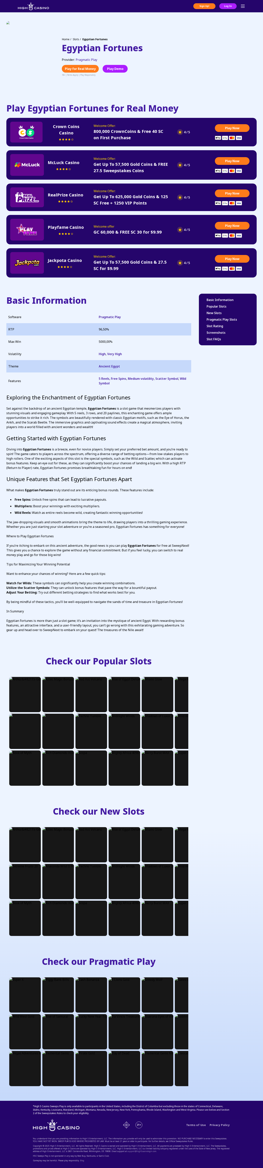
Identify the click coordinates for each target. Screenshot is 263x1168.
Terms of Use (196, 1125)
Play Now (232, 128)
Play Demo (115, 69)
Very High (114, 354)
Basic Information (220, 300)
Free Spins (118, 378)
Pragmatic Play (86, 60)
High (102, 354)
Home (66, 39)
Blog (82, 1160)
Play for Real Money (80, 69)
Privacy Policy (220, 1125)
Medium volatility (141, 378)
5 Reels (104, 378)
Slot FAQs (214, 339)
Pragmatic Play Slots (222, 319)
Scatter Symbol (166, 378)
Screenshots (216, 332)
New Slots (214, 313)
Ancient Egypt (109, 366)
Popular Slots (216, 306)
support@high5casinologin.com (141, 1151)
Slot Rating (215, 326)
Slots (76, 39)
